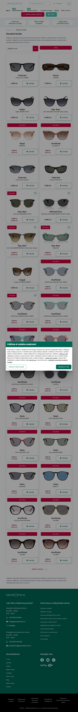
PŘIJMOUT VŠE (63, 367)
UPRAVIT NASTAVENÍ (16, 367)
